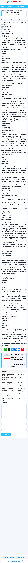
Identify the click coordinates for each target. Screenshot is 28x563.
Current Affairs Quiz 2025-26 (18, 19)
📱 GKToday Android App (16, 561)
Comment (4, 402)
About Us (15, 560)
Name (3, 421)
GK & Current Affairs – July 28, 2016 (21, 384)
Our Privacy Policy (22, 560)
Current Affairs (9, 6)
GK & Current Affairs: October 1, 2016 (7, 383)
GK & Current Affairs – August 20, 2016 (21, 391)
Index (9, 561)
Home (2, 6)
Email (3, 427)
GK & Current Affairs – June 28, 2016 (21, 376)
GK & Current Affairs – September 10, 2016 (8, 389)
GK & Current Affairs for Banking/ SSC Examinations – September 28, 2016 (9, 377)
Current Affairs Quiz (20, 6)
